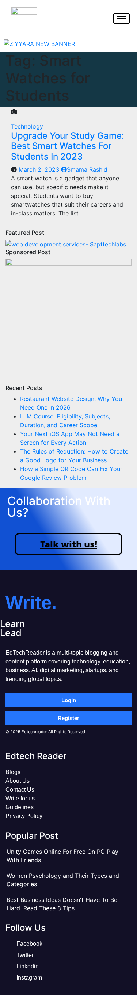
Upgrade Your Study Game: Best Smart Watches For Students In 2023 (67, 146)
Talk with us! (68, 544)
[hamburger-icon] (121, 18)
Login (68, 700)
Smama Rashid (87, 169)
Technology (27, 126)
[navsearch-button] (101, 18)
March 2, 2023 (40, 169)
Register (68, 718)
